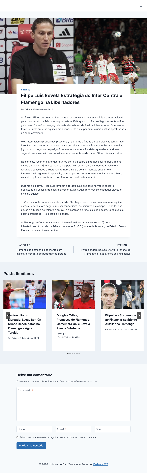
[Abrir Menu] (141, 5)
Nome (22, 429)
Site (98, 429)
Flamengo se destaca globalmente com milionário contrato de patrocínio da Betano (41, 249)
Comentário (25, 390)
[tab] (67, 353)
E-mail (61, 429)
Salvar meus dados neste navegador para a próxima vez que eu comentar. (58, 437)
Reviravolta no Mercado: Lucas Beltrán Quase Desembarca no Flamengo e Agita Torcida (24, 324)
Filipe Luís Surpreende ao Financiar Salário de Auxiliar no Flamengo (121, 320)
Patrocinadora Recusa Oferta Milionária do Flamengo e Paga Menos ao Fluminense (105, 249)
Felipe (27, 109)
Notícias (25, 90)
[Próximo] (139, 315)
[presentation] (24, 294)
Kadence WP (100, 464)
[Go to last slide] (8, 315)
